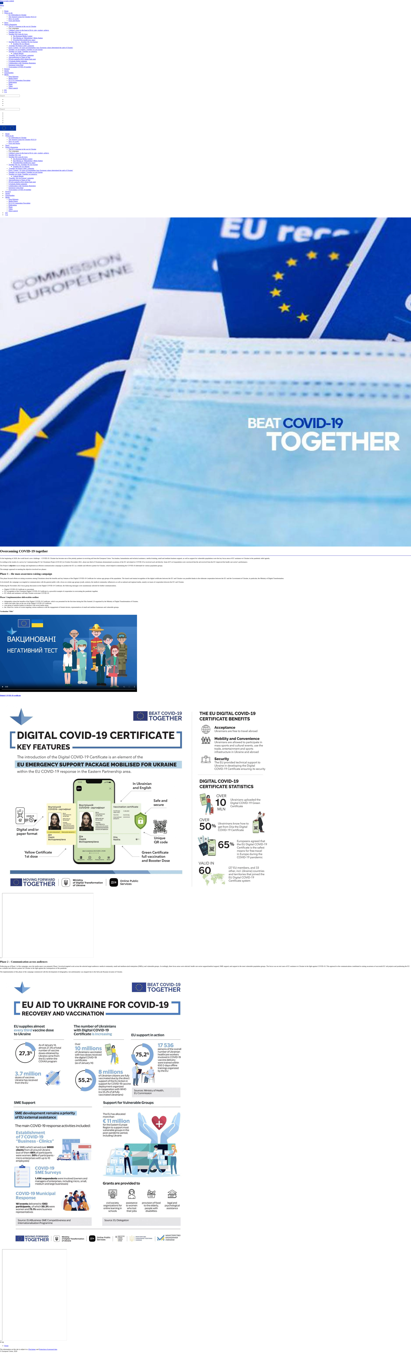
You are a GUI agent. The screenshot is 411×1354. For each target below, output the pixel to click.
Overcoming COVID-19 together (20, 67)
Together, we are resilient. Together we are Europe (26, 49)
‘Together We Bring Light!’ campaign (21, 46)
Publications (13, 82)
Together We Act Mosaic (21, 44)
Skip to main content (7, 1)
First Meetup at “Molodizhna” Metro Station (28, 38)
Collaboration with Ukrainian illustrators (22, 63)
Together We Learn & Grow (18, 34)
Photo (11, 84)
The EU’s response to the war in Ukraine (22, 26)
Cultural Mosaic (18, 53)
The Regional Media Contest (22, 36)
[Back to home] (1, 3)
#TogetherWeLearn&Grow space (24, 40)
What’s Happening (10, 24)
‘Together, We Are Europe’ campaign (21, 55)
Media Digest (13, 78)
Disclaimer (32, 1349)
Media (6, 75)
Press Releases (13, 76)
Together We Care (15, 32)
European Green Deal (16, 65)
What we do (8, 13)
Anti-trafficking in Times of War (19, 57)
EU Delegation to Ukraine (17, 15)
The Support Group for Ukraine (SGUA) (22, 17)
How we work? (14, 19)
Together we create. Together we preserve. (23, 51)
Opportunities (8, 73)
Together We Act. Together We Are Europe (23, 42)
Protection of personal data (48, 1349)
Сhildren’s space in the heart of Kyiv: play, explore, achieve (29, 30)
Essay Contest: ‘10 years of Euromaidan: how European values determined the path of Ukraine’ (41, 48)
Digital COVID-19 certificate (10, 695)
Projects (7, 69)
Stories (6, 71)
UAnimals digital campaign (18, 61)
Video (11, 86)
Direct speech (13, 88)
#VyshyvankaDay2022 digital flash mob (22, 59)
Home (6, 11)
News (6, 22)
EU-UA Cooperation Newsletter (19, 80)
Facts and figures (14, 21)
